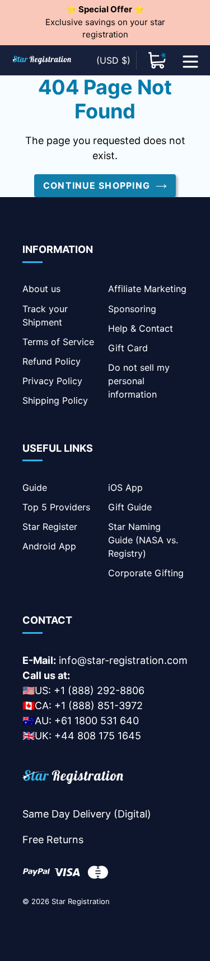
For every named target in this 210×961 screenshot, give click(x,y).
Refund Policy (51, 361)
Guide (34, 487)
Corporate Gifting (146, 572)
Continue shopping (96, 185)
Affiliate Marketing (147, 288)
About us (41, 288)
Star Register (49, 526)
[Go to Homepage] (72, 778)
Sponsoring (132, 308)
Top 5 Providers (56, 507)
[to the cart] (157, 60)
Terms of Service (58, 341)
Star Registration (81, 901)
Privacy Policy (52, 380)
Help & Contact (140, 328)
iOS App (125, 487)
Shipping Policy (55, 400)
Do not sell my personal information (139, 381)
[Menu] (190, 60)
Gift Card (128, 347)
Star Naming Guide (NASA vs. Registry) (143, 540)
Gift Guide (130, 507)
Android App (49, 546)
